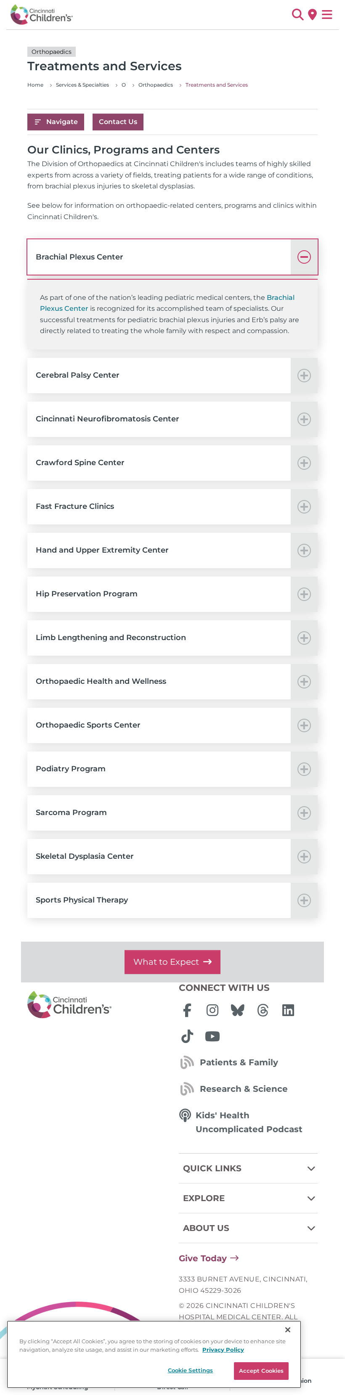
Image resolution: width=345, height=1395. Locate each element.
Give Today (203, 1258)
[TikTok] (187, 1036)
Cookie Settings (190, 1370)
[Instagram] (212, 1010)
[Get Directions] (312, 15)
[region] (154, 1354)
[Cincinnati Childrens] (96, 1005)
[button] (297, 15)
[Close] (288, 1330)
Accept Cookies (261, 1370)
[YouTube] (212, 1036)
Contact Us (118, 122)
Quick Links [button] (212, 1168)
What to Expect (166, 962)
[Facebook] (187, 1010)
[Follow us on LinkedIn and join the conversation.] (288, 1010)
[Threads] (263, 1010)
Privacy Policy (223, 1349)
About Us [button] (206, 1228)
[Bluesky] (237, 1010)
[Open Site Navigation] (327, 15)
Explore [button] (204, 1198)
